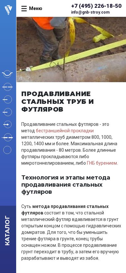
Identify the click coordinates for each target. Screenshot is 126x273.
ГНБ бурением (102, 163)
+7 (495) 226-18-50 (96, 6)
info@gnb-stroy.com (90, 12)
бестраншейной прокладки (65, 130)
